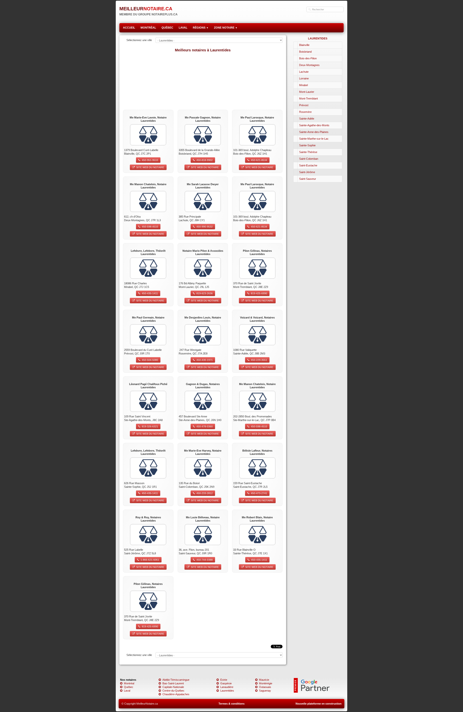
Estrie (223, 679)
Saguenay (265, 690)
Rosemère (305, 111)
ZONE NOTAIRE (225, 27)
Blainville (304, 44)
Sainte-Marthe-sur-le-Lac (314, 138)
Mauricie (264, 679)
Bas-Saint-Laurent (173, 683)
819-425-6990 (259, 293)
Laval (127, 690)
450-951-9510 (150, 160)
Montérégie (265, 683)
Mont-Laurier (306, 91)
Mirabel (303, 85)
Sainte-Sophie (307, 145)
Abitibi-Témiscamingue (175, 679)
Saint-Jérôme (307, 172)
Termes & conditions (231, 703)
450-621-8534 (259, 160)
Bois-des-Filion (308, 58)
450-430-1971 (204, 359)
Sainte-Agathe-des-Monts (314, 125)
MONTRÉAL (148, 27)
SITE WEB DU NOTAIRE (150, 167)
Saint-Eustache (308, 165)
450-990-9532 (204, 226)
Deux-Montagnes (309, 65)
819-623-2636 (204, 293)
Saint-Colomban (308, 158)
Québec (128, 686)
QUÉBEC (167, 27)
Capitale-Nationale (173, 686)
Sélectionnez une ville (139, 40)
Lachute (304, 71)
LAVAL (183, 27)
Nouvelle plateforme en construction (318, 703)
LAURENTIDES (317, 38)
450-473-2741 (259, 493)
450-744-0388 (204, 559)
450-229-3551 (259, 359)
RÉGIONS (201, 27)
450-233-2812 (204, 493)
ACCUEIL (129, 27)
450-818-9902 (204, 160)
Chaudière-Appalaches (175, 694)
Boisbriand (305, 51)
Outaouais (265, 686)
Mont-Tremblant (308, 98)
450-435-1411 (150, 293)
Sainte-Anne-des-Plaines (313, 131)
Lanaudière (226, 686)
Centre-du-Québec (173, 690)
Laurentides (227, 690)
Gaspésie (226, 683)
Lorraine (304, 78)
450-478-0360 (204, 426)
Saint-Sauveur (307, 178)
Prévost (303, 105)
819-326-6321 (150, 426)
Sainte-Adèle (306, 118)
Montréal (129, 683)
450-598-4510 (150, 226)
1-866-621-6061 (150, 559)
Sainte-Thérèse (308, 152)
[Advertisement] (203, 81)
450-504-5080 (150, 359)
